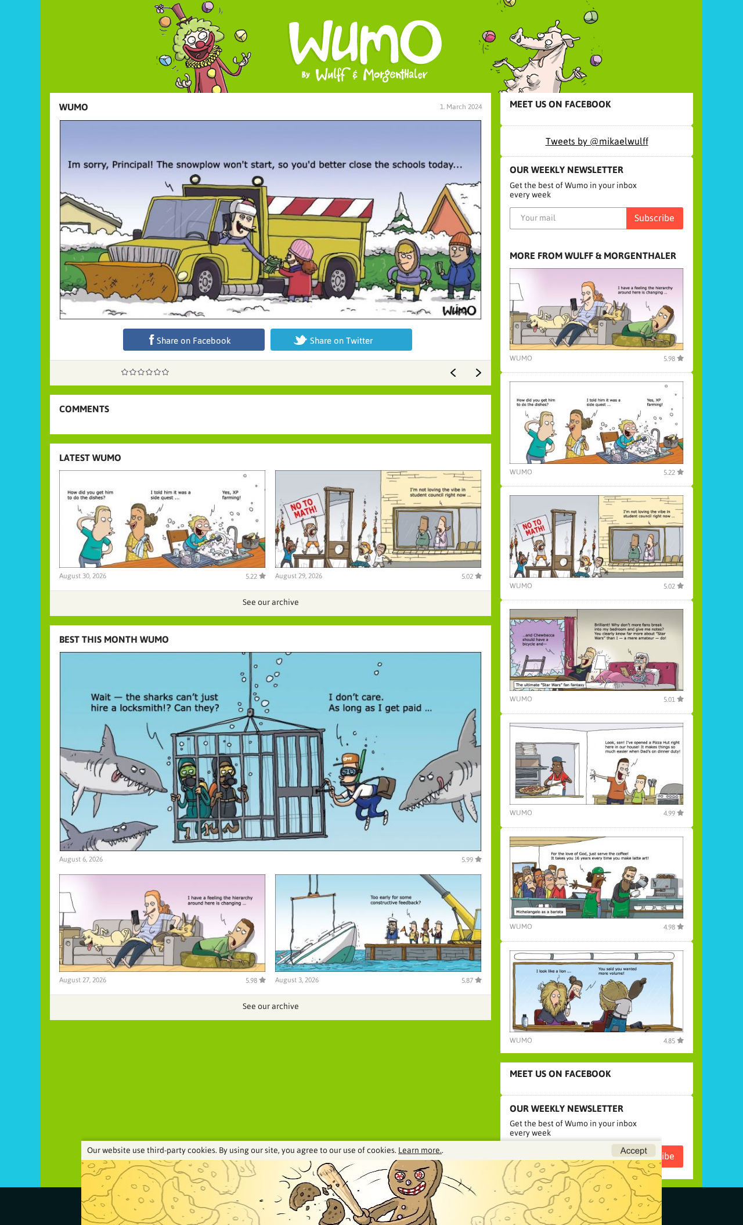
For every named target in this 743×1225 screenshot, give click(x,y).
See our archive (271, 602)
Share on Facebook (194, 340)
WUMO (73, 107)
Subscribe (654, 217)
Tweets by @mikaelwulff (597, 141)
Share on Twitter (341, 340)
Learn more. (420, 1150)
